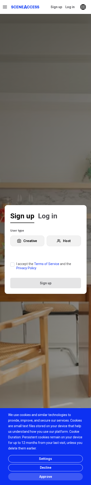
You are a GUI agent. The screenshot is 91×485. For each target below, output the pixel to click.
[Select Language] (83, 7)
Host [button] (67, 241)
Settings (45, 459)
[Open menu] (5, 7)
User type (17, 230)
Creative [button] (30, 241)
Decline (45, 467)
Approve (45, 476)
